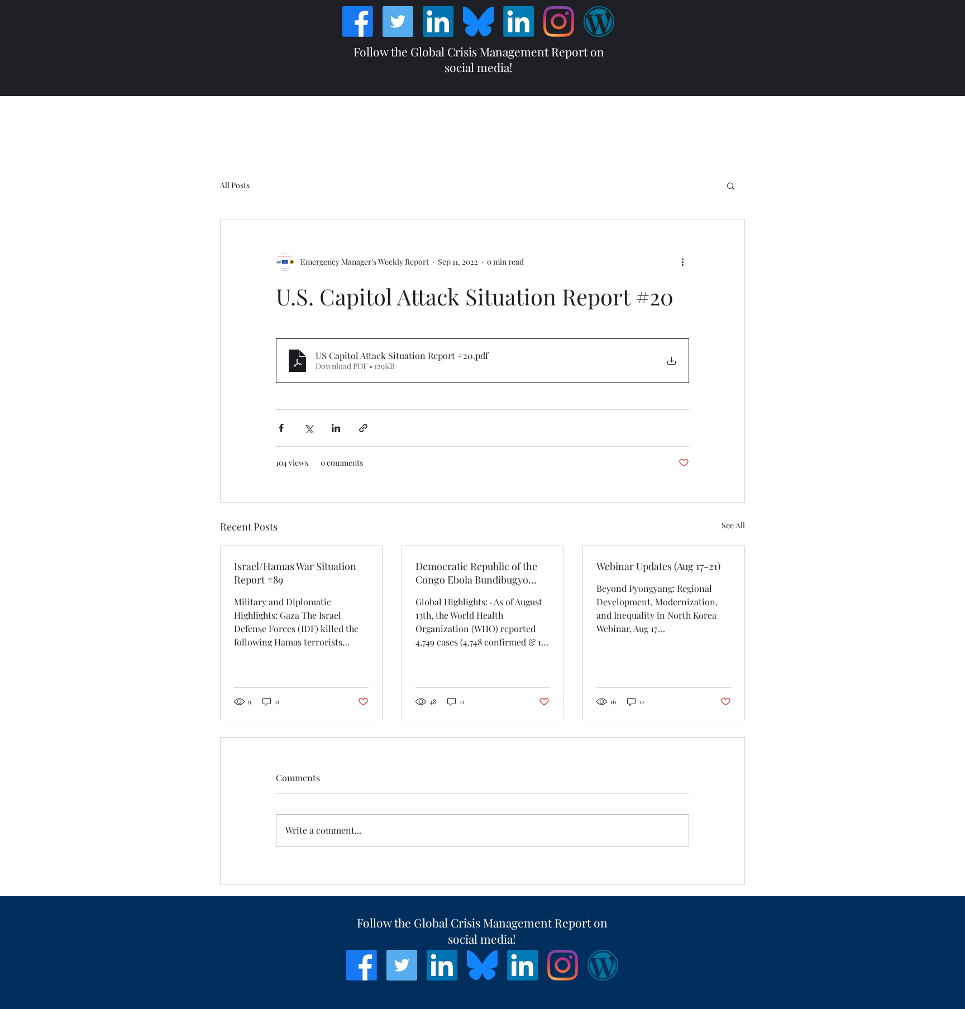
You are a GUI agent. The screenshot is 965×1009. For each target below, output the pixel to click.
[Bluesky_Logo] (478, 21)
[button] (730, 185)
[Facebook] (357, 21)
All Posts (235, 185)
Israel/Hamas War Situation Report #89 (295, 573)
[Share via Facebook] (281, 428)
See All (733, 525)
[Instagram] (558, 21)
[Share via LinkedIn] (336, 428)
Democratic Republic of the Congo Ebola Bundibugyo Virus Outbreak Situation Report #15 (476, 573)
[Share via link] (363, 428)
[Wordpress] (599, 21)
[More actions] (682, 262)
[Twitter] (398, 21)
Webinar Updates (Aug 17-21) (658, 566)
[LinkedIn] (438, 21)
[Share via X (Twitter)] (308, 428)
